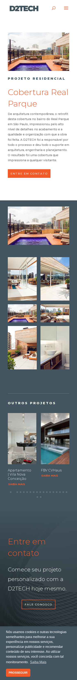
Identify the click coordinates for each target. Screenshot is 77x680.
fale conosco (38, 604)
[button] (69, 452)
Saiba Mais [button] (38, 662)
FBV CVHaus (51, 470)
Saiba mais (16, 484)
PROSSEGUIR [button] (18, 672)
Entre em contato (29, 173)
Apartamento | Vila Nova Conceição (19, 474)
